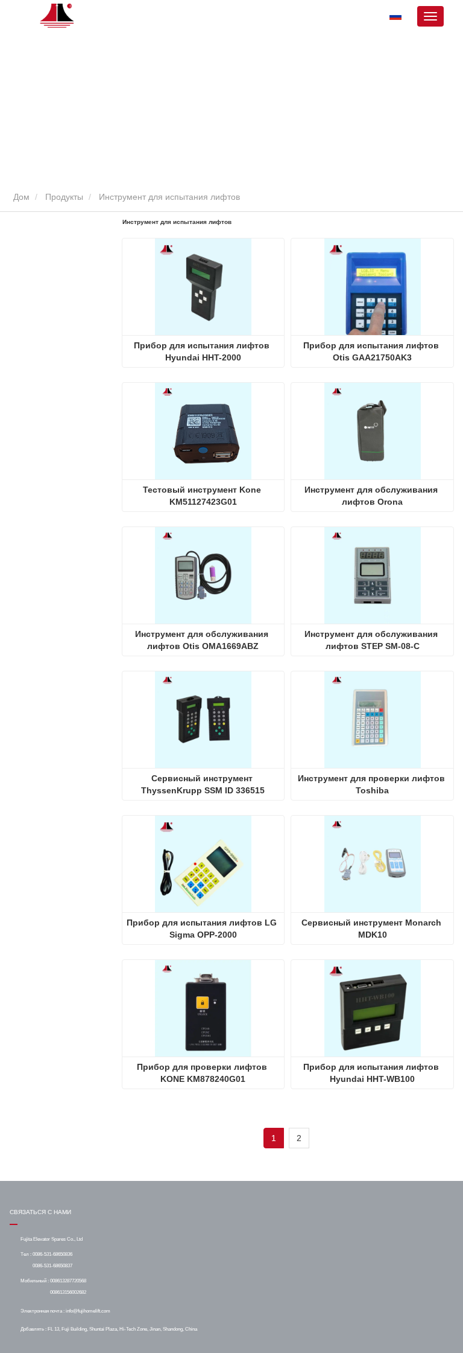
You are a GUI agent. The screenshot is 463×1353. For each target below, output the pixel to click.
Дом (20, 197)
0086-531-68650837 (52, 1265)
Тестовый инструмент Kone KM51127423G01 (203, 496)
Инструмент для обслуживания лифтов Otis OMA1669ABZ (203, 640)
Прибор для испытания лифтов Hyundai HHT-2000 (203, 351)
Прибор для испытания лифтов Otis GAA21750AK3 (372, 351)
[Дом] (57, 16)
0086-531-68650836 (52, 1254)
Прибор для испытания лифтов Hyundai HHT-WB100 (372, 1073)
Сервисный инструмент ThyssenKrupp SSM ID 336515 (203, 784)
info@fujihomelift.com (88, 1311)
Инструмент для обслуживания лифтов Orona (372, 496)
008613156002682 (68, 1292)
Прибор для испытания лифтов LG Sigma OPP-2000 (203, 928)
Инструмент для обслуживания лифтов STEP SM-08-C (372, 640)
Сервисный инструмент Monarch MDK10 (372, 928)
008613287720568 (68, 1281)
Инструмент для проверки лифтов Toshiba (372, 784)
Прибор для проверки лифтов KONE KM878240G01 (203, 1073)
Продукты (64, 197)
